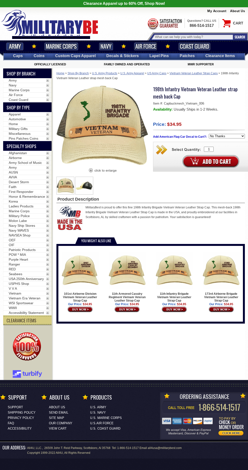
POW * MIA (17, 255)
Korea (13, 201)
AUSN (13, 172)
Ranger (14, 264)
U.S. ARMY (98, 407)
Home (60, 73)
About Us (237, 11)
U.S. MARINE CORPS (106, 418)
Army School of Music (25, 163)
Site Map (56, 418)
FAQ (11, 423)
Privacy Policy (21, 418)
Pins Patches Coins (23, 138)
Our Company (60, 423)
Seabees (15, 274)
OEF (12, 240)
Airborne (15, 158)
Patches (187, 56)
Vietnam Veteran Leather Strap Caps (194, 73)
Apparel (15, 114)
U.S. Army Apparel (132, 73)
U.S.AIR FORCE (102, 423)
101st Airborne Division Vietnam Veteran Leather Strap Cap (80, 297)
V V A (13, 288)
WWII (13, 308)
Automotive (17, 119)
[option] (65, 186)
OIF (12, 245)
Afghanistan (18, 153)
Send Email (58, 412)
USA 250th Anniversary (26, 279)
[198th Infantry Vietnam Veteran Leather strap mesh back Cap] (102, 170)
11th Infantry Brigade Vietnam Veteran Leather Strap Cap (174, 297)
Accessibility (20, 428)
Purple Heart (18, 259)
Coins (39, 56)
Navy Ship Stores (22, 225)
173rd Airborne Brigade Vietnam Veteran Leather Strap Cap (221, 297)
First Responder (21, 192)
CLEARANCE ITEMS (21, 320)
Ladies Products (21, 206)
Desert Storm (19, 182)
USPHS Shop (19, 284)
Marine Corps (61, 46)
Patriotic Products (22, 250)
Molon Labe (18, 221)
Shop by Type (18, 107)
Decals (122, 56)
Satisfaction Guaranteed (164, 23)
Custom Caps (75, 56)
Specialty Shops (21, 146)
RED (12, 269)
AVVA (13, 177)
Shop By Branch (78, 73)
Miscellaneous (20, 134)
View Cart (58, 428)
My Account (216, 11)
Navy (106, 46)
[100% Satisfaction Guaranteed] (28, 347)
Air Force (145, 46)
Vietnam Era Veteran (24, 298)
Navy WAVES (19, 230)
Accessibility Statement (26, 313)
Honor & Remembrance (27, 196)
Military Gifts (18, 129)
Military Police (19, 216)
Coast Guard (194, 46)
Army (14, 46)
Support (15, 407)
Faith (12, 187)
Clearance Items (220, 56)
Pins (159, 56)
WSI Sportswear (21, 303)
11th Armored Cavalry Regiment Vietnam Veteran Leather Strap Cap (127, 297)
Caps (18, 56)
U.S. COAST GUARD (105, 428)
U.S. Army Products (104, 73)
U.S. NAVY (98, 412)
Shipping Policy (22, 412)
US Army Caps (156, 73)
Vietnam (15, 293)
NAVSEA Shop (20, 235)
